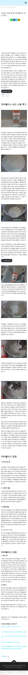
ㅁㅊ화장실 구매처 (7, 260)
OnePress (8, 667)
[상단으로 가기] (14, 662)
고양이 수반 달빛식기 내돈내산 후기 (11, 626)
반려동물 (3, 656)
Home (2, 7)
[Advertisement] (14, 37)
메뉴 (25, 2)
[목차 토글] (6, 95)
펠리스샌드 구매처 (7, 91)
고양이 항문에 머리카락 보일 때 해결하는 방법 (13, 632)
